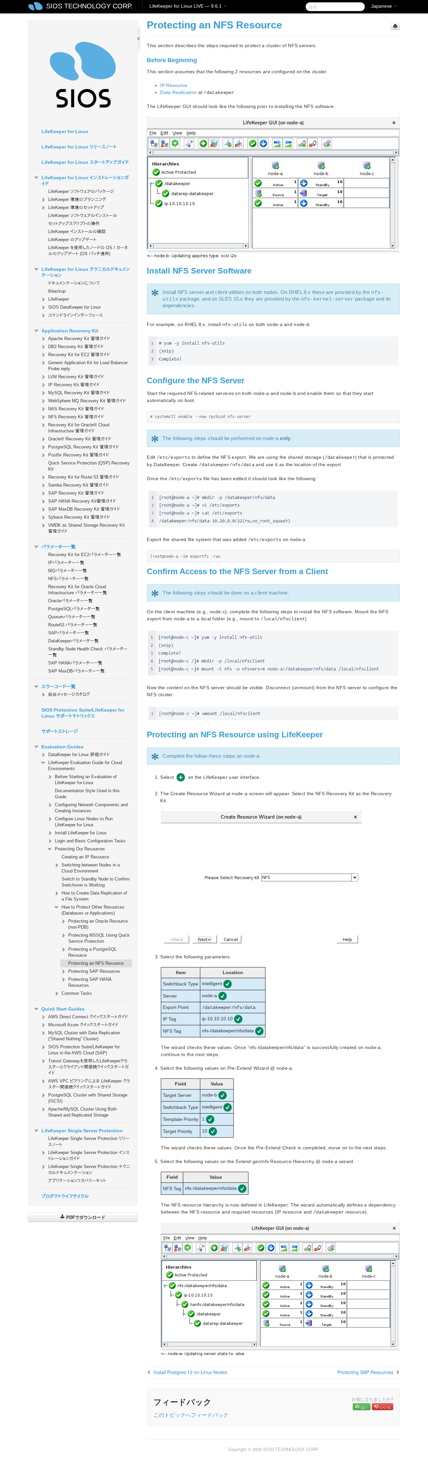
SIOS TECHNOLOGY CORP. (89, 6)
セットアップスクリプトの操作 (74, 223)
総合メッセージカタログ (69, 694)
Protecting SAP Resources (94, 971)
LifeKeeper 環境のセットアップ (76, 207)
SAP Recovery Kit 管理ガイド (76, 493)
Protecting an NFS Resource (96, 963)
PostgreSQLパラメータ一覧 (74, 608)
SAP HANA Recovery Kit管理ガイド (82, 501)
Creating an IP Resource (85, 856)
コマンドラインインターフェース (75, 315)
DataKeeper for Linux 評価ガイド (79, 754)
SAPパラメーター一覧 (68, 632)
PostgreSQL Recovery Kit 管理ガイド (83, 446)
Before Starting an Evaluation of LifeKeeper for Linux (86, 779)
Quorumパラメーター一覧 (71, 616)
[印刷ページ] (395, 26)
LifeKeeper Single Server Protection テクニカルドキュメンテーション (89, 1169)
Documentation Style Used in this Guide (87, 793)
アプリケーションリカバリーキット (77, 1180)
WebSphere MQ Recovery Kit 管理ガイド (87, 400)
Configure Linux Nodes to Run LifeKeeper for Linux (84, 821)
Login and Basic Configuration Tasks (90, 840)
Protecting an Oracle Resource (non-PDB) (98, 924)
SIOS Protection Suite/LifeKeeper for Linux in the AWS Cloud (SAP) (84, 1049)
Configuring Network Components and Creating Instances (91, 807)
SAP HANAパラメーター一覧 (75, 662)
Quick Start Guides (63, 1009)
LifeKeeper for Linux (64, 131)
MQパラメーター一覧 (67, 570)
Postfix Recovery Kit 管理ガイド (78, 454)
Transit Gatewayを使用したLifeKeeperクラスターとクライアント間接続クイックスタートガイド (88, 1066)
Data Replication (178, 92)
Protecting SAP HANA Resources (89, 982)
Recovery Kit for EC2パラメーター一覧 (84, 554)
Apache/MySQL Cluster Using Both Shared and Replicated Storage (82, 1112)
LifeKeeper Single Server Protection (82, 1130)
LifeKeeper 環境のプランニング (77, 199)
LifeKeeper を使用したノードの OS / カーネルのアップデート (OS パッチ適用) (88, 250)
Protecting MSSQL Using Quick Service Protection (99, 938)
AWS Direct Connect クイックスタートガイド (88, 1016)
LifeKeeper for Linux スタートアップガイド (85, 162)
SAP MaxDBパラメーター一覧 (76, 670)
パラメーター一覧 (58, 546)
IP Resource (173, 85)
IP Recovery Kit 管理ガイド (74, 384)
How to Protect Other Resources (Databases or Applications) (93, 910)
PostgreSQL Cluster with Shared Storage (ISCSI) (87, 1098)
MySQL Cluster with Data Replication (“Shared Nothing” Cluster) (84, 1035)
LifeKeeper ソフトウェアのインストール (82, 215)
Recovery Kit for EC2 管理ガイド (79, 354)
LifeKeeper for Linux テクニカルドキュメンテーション (85, 272)
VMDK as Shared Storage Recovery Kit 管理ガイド (86, 528)
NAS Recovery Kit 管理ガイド (76, 408)
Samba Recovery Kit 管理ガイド (78, 485)
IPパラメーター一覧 (66, 562)
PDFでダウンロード (85, 1217)
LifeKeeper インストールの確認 (77, 231)
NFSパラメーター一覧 (68, 578)
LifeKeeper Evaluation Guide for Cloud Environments (85, 765)
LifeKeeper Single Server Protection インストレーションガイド (89, 1155)
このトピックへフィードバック (190, 1415)
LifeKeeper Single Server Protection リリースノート (88, 1141)
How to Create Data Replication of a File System (94, 896)
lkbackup (57, 291)
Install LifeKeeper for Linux (81, 832)
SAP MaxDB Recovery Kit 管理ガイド (84, 509)
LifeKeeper (58, 299)
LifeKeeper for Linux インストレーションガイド (85, 180)
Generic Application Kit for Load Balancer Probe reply (88, 365)
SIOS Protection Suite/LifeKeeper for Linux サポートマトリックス (82, 713)
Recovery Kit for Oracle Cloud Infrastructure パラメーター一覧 (77, 589)
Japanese (382, 6)
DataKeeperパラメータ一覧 (73, 640)
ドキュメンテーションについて (74, 283)
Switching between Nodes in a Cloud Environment (91, 867)
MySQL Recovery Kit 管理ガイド (79, 392)
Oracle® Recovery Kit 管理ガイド (79, 438)
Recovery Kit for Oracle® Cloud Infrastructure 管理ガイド (78, 427)
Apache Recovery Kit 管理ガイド (79, 338)
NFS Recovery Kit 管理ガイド (76, 416)
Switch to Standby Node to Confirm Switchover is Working (96, 882)
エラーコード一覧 (58, 686)
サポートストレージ (59, 731)
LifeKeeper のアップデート (72, 239)
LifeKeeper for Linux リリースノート (79, 146)
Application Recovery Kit (69, 330)
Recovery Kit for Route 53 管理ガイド (83, 477)
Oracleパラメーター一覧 (70, 600)
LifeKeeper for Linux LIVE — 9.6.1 (186, 6)
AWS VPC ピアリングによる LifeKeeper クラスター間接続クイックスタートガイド (89, 1083)
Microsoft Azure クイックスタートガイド (83, 1024)
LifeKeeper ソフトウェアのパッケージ (81, 191)
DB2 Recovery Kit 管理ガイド (76, 346)
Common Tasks (77, 993)
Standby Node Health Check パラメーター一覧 (87, 651)
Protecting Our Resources (80, 848)
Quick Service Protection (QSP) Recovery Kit (89, 466)
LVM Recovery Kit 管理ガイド (76, 376)
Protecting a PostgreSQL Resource (92, 952)
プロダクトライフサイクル (65, 1196)
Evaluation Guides (62, 746)
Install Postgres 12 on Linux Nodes (190, 1372)
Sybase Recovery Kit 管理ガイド (79, 517)
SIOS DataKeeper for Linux (74, 307)
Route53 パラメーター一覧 (72, 624)
